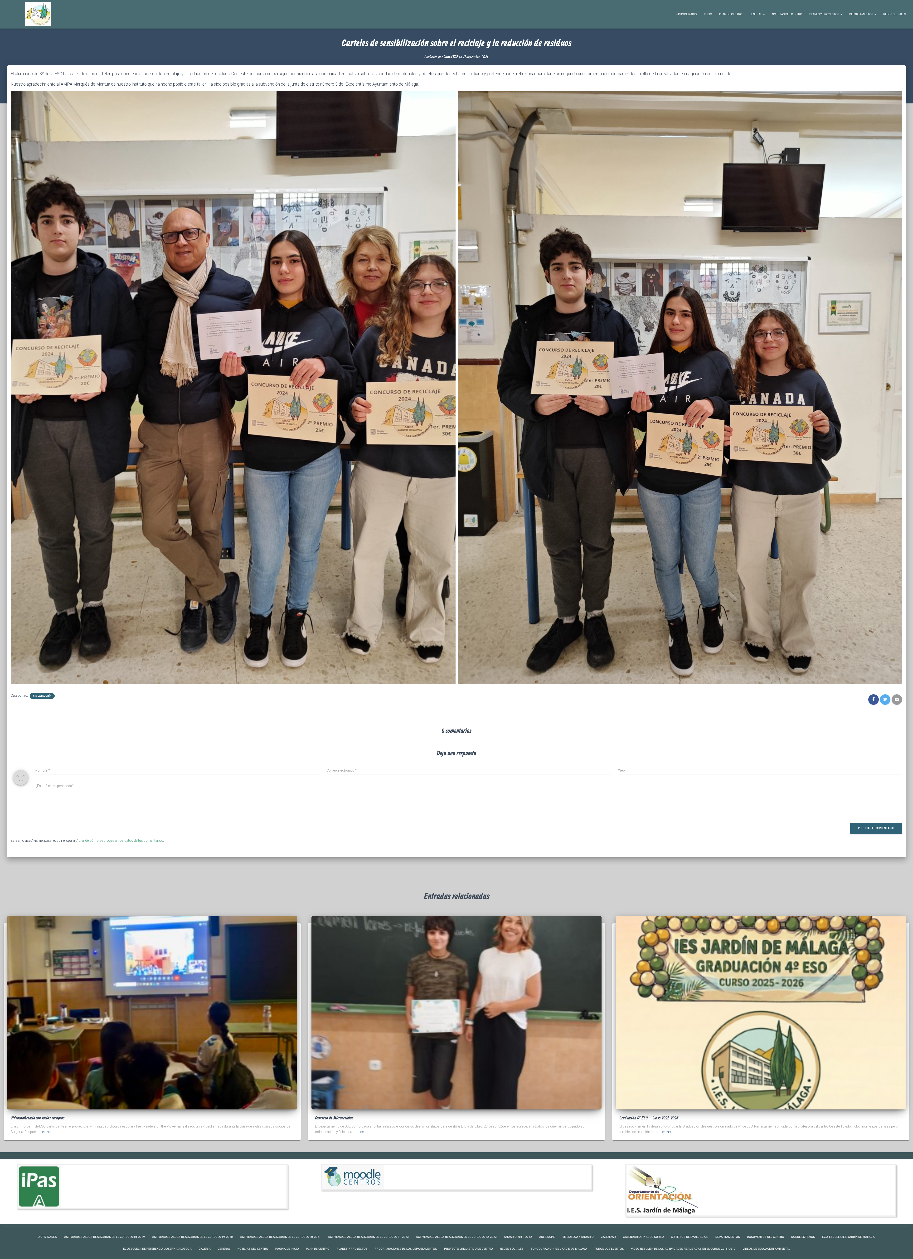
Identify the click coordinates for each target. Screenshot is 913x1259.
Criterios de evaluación (689, 1237)
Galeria (205, 1248)
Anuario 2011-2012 (518, 1237)
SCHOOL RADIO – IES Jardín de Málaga (559, 1248)
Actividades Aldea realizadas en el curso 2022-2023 (456, 1237)
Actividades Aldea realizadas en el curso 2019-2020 (192, 1237)
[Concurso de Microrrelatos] (456, 1012)
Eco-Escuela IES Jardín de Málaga (848, 1237)
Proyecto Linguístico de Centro (468, 1248)
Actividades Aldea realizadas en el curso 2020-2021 (280, 1237)
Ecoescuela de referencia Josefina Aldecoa (157, 1248)
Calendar (608, 1237)
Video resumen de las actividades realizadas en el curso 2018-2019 (683, 1248)
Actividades (47, 1237)
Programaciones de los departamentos (406, 1248)
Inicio (708, 14)
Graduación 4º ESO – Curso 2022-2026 (648, 1118)
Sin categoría (42, 696)
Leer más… (47, 1132)
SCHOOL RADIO (686, 14)
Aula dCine (547, 1237)
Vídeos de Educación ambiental (766, 1248)
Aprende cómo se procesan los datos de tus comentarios (119, 840)
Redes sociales (894, 14)
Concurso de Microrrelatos (334, 1118)
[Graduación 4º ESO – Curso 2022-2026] (761, 1012)
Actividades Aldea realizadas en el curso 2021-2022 (368, 1237)
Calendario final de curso (643, 1237)
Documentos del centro (765, 1237)
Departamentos (861, 14)
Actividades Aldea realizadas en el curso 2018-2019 (104, 1237)
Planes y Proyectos (824, 14)
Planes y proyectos (352, 1248)
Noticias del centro (787, 14)
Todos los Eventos (609, 1248)
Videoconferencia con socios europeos (37, 1118)
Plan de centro (730, 14)
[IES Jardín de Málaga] (37, 14)
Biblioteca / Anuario (578, 1237)
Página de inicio (287, 1248)
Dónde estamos (803, 1237)
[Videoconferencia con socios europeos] (152, 1012)
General (755, 14)
